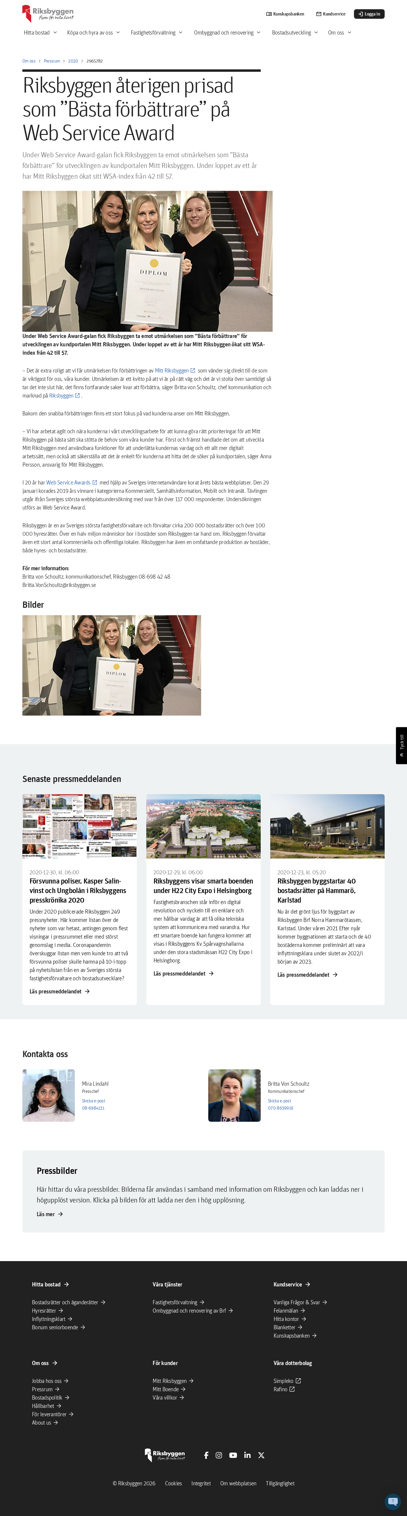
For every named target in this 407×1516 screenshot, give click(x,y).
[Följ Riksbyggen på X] (261, 1455)
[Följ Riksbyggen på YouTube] (233, 1455)
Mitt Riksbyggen (172, 370)
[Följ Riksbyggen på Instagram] (219, 1455)
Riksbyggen (61, 395)
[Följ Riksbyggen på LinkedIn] (247, 1455)
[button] (111, 665)
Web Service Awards (68, 482)
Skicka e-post (93, 1101)
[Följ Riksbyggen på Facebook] (206, 1455)
